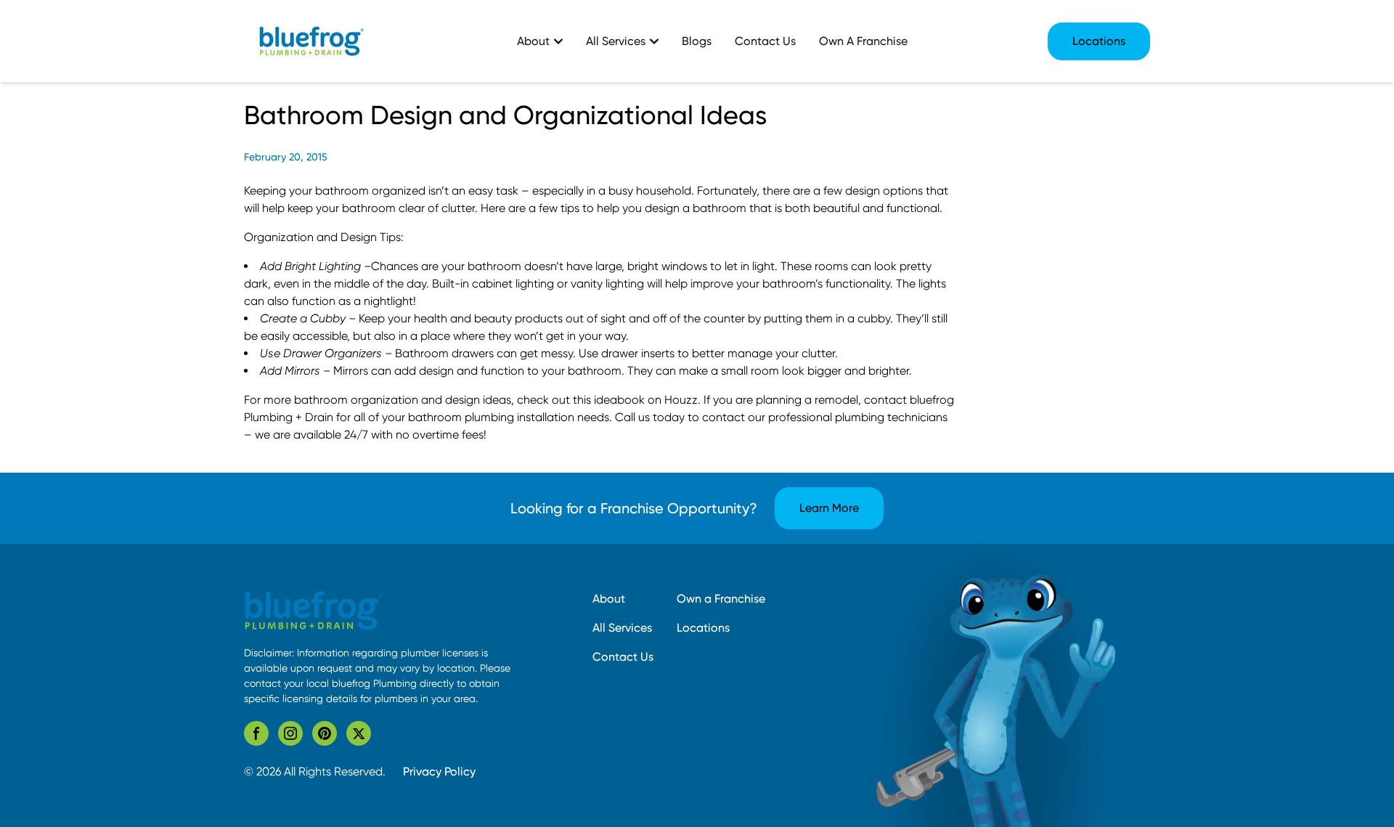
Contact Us (765, 41)
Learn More (829, 508)
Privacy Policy (439, 771)
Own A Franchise (863, 41)
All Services (622, 628)
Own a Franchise (721, 599)
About (608, 599)
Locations (1098, 41)
